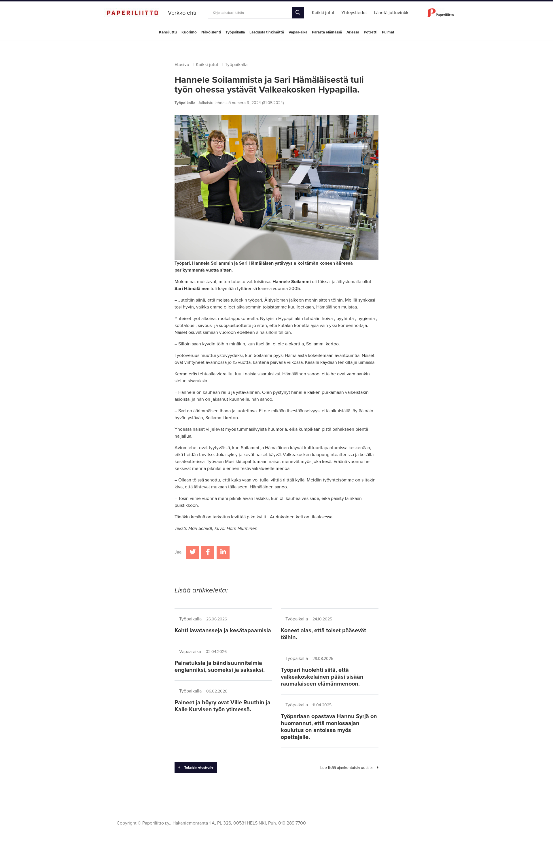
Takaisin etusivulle (198, 767)
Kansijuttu (168, 32)
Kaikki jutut (207, 64)
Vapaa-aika (298, 32)
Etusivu (182, 64)
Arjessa (352, 32)
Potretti (370, 32)
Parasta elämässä (327, 32)
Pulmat (388, 32)
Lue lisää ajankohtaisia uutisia (346, 767)
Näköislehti (211, 32)
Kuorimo (189, 32)
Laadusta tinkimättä (266, 32)
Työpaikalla (235, 32)
